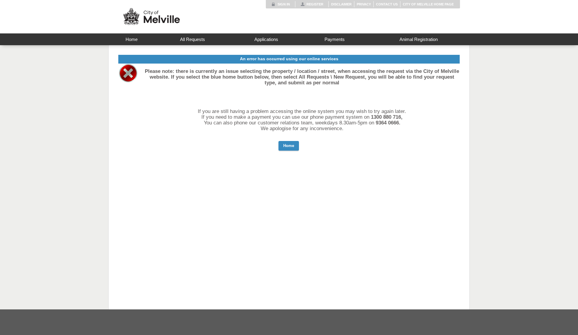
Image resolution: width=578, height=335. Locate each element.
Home (132, 39)
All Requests (192, 39)
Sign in (284, 4)
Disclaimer (341, 4)
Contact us (387, 4)
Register (314, 4)
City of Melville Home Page (428, 4)
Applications (266, 39)
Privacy (364, 4)
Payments (335, 39)
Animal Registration (418, 39)
